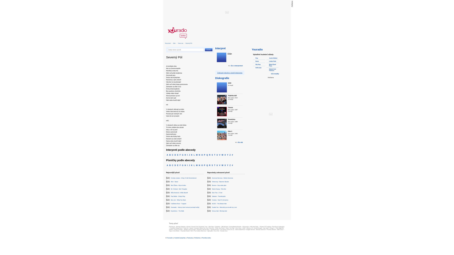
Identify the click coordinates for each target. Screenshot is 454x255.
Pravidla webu (206, 238)
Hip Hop (258, 64)
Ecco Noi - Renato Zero (220, 231)
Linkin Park (272, 61)
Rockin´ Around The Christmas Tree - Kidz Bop (200, 226)
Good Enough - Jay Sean (261, 228)
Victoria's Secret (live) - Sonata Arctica (208, 229)
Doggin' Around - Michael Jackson (256, 229)
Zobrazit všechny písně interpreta (229, 73)
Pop (256, 58)
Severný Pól (189, 43)
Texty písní (168, 43)
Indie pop (258, 67)
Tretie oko (180, 43)
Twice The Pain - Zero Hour (233, 228)
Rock (257, 61)
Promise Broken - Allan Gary (275, 229)
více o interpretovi (237, 66)
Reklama (197, 238)
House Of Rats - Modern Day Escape (185, 229)
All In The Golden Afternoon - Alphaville (202, 231)
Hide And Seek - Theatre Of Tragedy (260, 226)
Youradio (170, 238)
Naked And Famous (272, 69)
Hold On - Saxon (188, 228)
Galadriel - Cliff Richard (221, 226)
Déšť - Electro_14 (248, 228)
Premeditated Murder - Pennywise (239, 226)
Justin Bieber (273, 58)
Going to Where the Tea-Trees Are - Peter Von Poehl (209, 228)
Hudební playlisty (179, 238)
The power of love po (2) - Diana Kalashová (232, 229)
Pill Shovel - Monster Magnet (177, 226)
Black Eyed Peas (272, 65)
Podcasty (190, 238)
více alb (240, 142)
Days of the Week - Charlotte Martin (179, 231)
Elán (174, 43)
